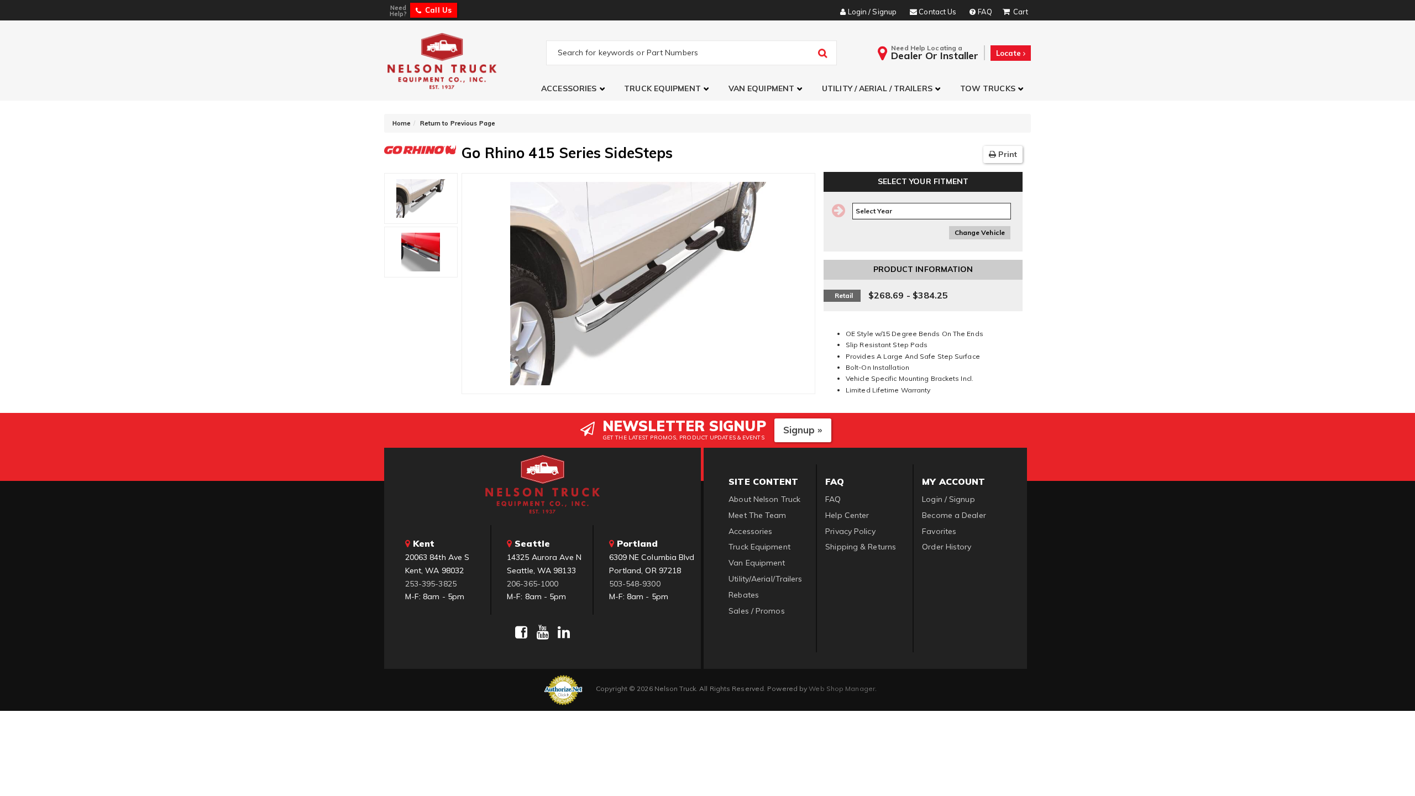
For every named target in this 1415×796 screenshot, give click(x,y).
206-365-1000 (532, 584)
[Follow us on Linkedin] (564, 632)
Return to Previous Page (457, 123)
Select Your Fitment (923, 181)
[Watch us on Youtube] (543, 632)
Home (401, 123)
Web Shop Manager (842, 688)
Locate (1009, 53)
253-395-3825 (431, 584)
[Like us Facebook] (521, 632)
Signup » (802, 430)
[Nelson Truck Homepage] (465, 60)
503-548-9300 (635, 584)
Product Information (923, 269)
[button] (574, 89)
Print (1006, 154)
